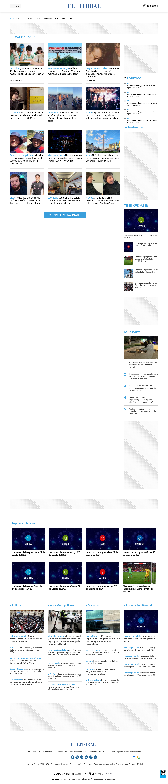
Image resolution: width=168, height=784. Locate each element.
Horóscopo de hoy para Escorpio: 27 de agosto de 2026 (142, 120)
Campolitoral (32, 752)
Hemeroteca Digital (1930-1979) (36, 764)
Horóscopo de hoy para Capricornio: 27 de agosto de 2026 (142, 103)
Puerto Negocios (116, 752)
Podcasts (78, 752)
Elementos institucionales (104, 764)
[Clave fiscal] (163, 777)
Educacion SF (135, 752)
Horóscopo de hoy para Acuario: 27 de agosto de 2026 (141, 94)
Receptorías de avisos (59, 764)
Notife (126, 752)
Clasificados (58, 752)
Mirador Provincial (90, 752)
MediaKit (140, 764)
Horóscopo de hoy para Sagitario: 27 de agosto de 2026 (142, 112)
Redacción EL (17, 81)
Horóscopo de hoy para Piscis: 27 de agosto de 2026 (141, 86)
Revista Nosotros (45, 752)
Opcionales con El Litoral (126, 764)
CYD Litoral (68, 752)
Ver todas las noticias (134, 127)
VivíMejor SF (104, 752)
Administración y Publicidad (81, 764)
